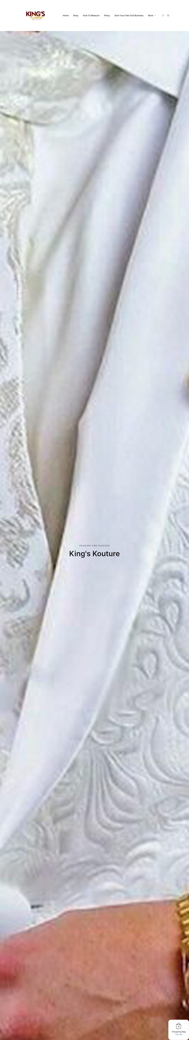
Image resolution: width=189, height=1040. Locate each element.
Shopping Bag (179, 1031)
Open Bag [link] (178, 1034)
